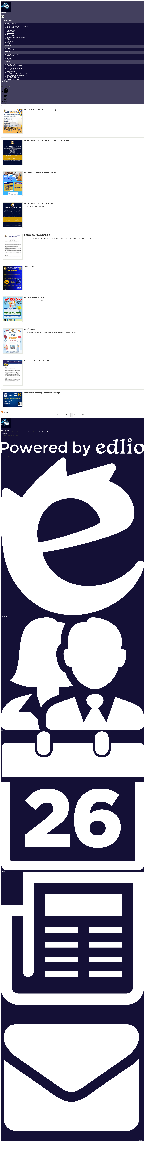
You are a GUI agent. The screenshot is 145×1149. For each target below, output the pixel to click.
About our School (11, 24)
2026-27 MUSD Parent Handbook (15, 69)
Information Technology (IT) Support (15, 37)
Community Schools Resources (14, 65)
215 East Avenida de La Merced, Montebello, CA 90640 (14, 431)
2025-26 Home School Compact (14, 78)
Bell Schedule (10, 39)
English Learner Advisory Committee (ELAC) (18, 75)
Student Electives (11, 57)
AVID (8, 48)
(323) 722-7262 (35, 431)
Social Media (10, 44)
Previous (59, 415)
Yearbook (9, 58)
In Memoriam (13, 30)
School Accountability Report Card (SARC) (17, 26)
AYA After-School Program (13, 49)
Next (86, 415)
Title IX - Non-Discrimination (11, 435)
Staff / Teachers (10, 31)
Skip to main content (5, 1)
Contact (141, 1140)
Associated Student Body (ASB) (14, 54)
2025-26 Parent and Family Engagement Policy (18, 73)
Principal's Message (11, 23)
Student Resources (11, 55)
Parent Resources (11, 71)
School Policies (10, 33)
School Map (9, 42)
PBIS (8, 34)
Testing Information (11, 59)
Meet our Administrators (12, 27)
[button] (8, 21)
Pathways (9, 72)
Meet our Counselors (12, 29)
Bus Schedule (10, 41)
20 (83, 415)
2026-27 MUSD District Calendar (15, 68)
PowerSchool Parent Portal (13, 79)
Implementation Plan (11, 67)
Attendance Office (11, 35)
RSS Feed (5, 412)
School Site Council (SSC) (13, 76)
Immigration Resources (12, 64)
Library (8, 38)
